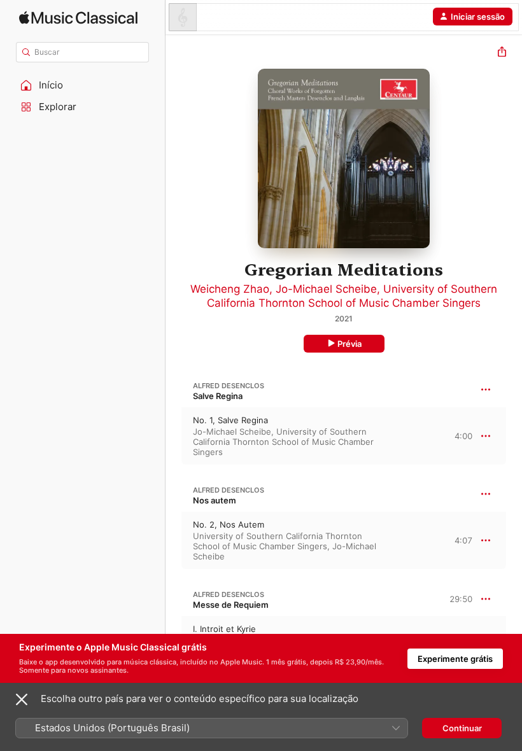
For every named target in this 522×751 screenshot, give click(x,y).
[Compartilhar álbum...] (502, 53)
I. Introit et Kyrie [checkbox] (224, 629)
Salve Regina (218, 396)
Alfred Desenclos (228, 385)
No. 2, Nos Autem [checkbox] (228, 524)
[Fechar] (21, 699)
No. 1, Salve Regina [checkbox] (230, 420)
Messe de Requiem (231, 605)
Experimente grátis (455, 659)
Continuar (462, 728)
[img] (78, 17)
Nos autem (214, 500)
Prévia (349, 344)
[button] (83, 85)
